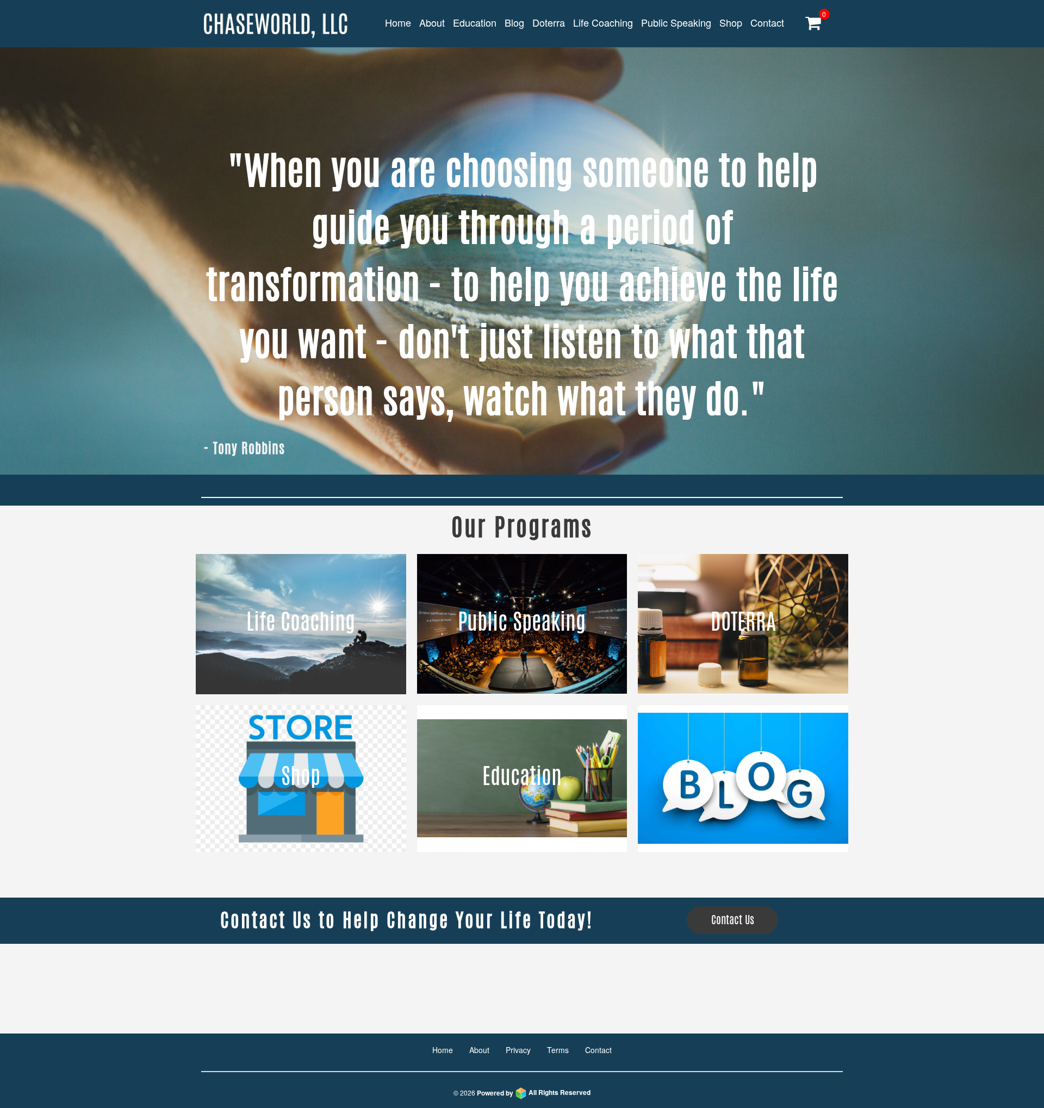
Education (474, 22)
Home (398, 22)
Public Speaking (676, 22)
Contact (767, 22)
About (432, 22)
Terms (558, 1049)
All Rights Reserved (534, 1093)
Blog (514, 22)
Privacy (518, 1049)
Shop (730, 22)
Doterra (548, 22)
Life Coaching (603, 22)
